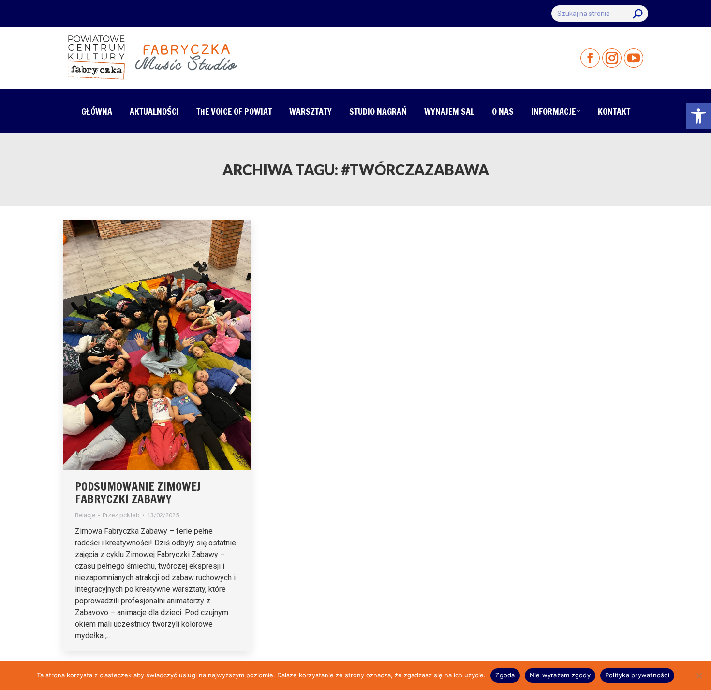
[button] (698, 116)
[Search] (637, 13)
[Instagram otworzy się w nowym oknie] (612, 58)
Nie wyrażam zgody (560, 675)
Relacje (85, 515)
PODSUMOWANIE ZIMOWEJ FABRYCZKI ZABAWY (138, 492)
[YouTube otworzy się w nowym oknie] (633, 58)
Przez (121, 515)
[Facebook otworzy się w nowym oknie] (590, 58)
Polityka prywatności (637, 675)
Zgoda (505, 675)
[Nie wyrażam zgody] (699, 675)
